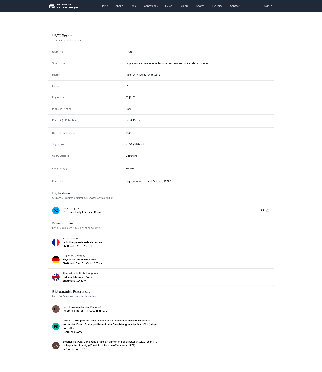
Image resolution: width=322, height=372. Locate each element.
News (168, 6)
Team (133, 6)
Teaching (217, 6)
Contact (234, 6)
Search (200, 6)
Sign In (268, 6)
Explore (184, 6)
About (119, 6)
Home (104, 6)
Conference (151, 6)
